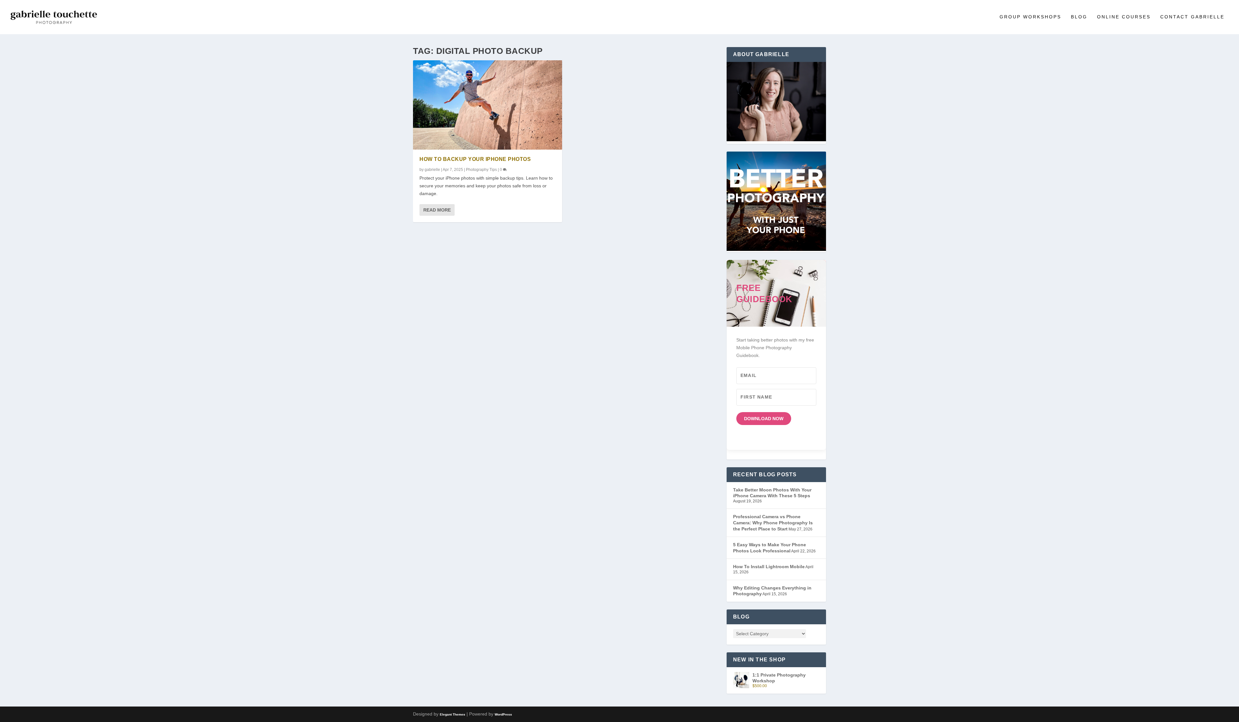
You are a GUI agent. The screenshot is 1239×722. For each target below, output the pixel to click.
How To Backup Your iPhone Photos (475, 159)
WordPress (503, 714)
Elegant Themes (452, 714)
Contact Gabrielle (1192, 16)
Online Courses (1124, 16)
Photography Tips (481, 169)
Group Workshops (1030, 16)
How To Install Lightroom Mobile (769, 566)
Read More (437, 210)
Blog (1079, 16)
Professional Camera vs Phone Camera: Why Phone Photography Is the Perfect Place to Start (773, 522)
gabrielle (432, 169)
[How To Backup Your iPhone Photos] (487, 105)
